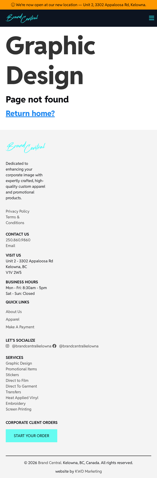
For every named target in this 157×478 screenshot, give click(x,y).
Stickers (12, 374)
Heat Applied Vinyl (22, 397)
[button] (151, 18)
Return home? (30, 113)
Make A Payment (20, 326)
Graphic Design (19, 363)
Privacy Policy (17, 211)
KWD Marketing (88, 471)
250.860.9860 (18, 239)
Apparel (12, 319)
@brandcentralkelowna (31, 346)
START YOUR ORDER (31, 435)
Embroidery (16, 403)
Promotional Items (21, 369)
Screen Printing (18, 409)
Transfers (13, 391)
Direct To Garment (21, 386)
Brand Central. (50, 462)
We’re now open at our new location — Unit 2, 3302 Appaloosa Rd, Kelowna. (80, 4)
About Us (14, 311)
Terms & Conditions (15, 220)
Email (10, 245)
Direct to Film (17, 380)
